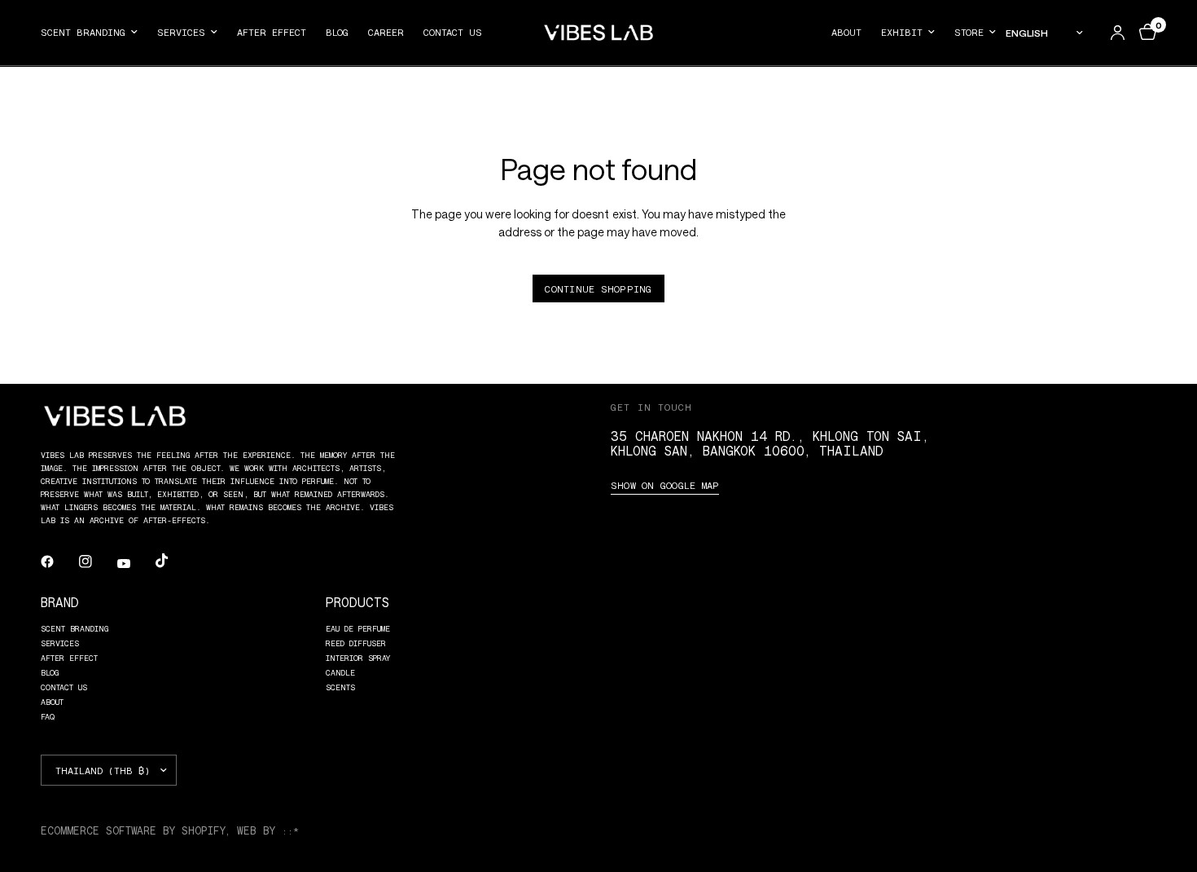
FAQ (48, 716)
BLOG (337, 31)
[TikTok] (173, 561)
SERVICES (181, 31)
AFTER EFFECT (271, 31)
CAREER (386, 31)
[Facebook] (59, 561)
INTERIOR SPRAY (358, 658)
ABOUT (846, 31)
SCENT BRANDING (83, 31)
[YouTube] (135, 563)
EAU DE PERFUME (358, 628)
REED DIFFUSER (356, 643)
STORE (969, 31)
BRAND (60, 602)
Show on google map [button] (665, 485)
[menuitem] (94, 32)
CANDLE (340, 672)
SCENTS (340, 687)
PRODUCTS (357, 602)
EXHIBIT (902, 31)
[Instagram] (97, 561)
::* (290, 830)
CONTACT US (452, 31)
